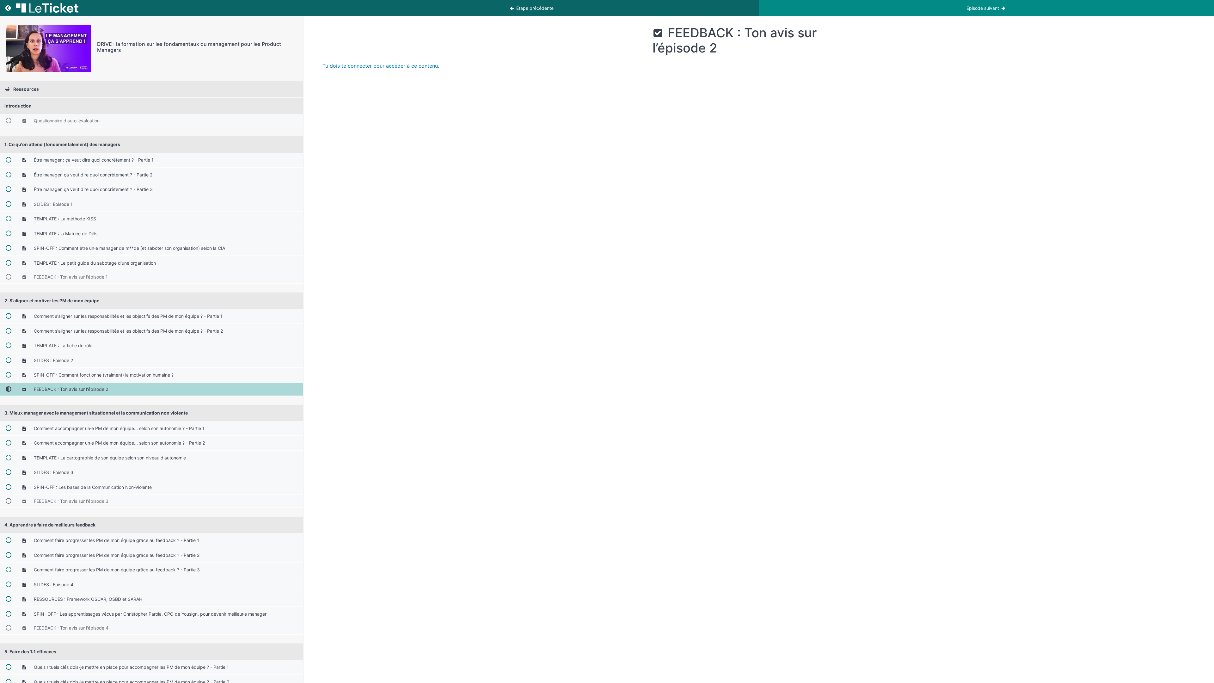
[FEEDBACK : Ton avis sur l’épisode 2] (48, 48)
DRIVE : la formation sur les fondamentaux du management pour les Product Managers (189, 47)
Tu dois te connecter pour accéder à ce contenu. (380, 66)
